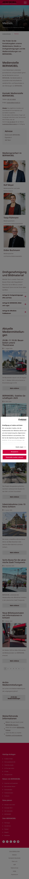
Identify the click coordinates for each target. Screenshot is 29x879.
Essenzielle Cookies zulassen (14, 457)
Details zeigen (19, 447)
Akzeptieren (14, 452)
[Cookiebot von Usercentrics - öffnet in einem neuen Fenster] (19, 420)
